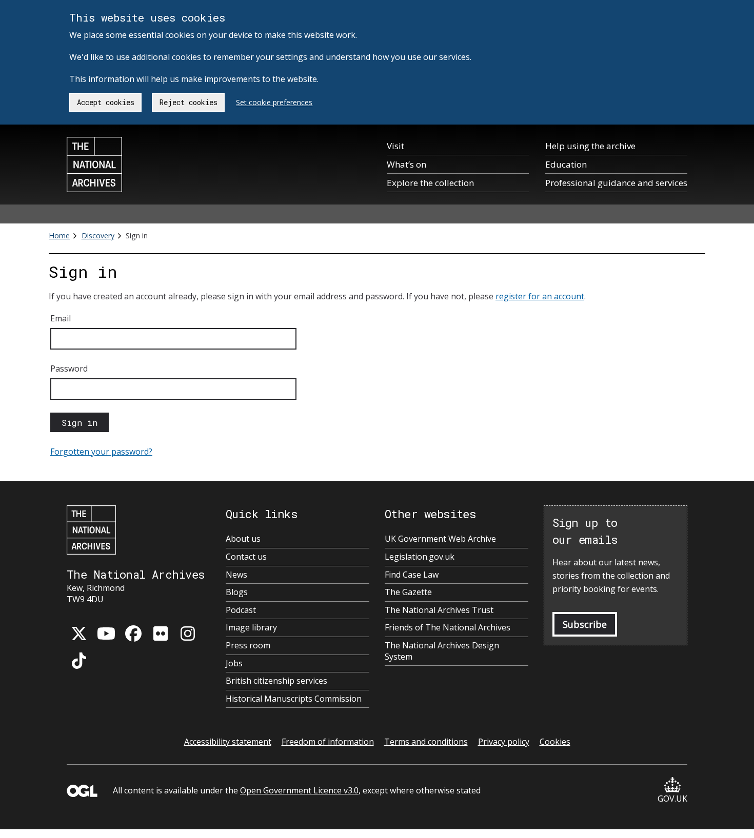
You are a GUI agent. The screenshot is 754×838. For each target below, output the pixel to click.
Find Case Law (412, 574)
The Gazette (408, 592)
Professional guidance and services (616, 183)
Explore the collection (430, 183)
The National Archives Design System (442, 651)
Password (69, 368)
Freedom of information (328, 741)
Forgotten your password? (101, 451)
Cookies (555, 741)
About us (243, 539)
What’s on (406, 164)
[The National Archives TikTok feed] (79, 660)
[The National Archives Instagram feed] (187, 633)
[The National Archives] (94, 164)
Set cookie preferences (274, 102)
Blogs (237, 592)
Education (566, 164)
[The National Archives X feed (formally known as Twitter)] (79, 633)
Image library (251, 627)
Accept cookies (105, 102)
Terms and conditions (426, 741)
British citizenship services (276, 681)
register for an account (539, 296)
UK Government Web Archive (440, 539)
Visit (395, 146)
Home (59, 235)
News (236, 574)
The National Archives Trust (439, 610)
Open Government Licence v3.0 (299, 790)
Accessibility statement (227, 741)
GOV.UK (672, 798)
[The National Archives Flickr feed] (160, 633)
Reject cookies (188, 102)
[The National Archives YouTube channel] (106, 633)
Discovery (98, 235)
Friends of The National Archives (447, 627)
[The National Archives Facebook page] (133, 633)
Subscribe (585, 624)
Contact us (246, 556)
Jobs (234, 663)
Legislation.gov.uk (419, 556)
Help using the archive (590, 146)
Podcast (241, 610)
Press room (248, 645)
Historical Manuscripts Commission (294, 698)
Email (60, 318)
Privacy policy (503, 741)
